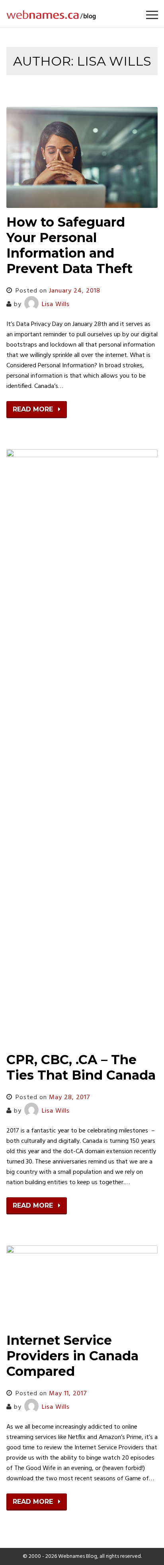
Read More (34, 409)
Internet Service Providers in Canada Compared (72, 1355)
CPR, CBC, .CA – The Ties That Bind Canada (81, 1067)
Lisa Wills (56, 304)
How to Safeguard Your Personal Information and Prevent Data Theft (69, 245)
